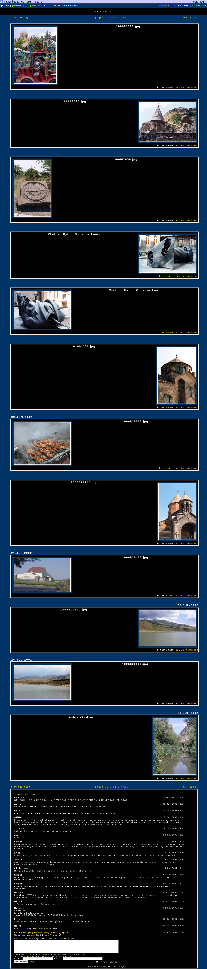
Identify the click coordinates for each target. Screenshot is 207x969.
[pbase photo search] (39, 3)
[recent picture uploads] (19, 3)
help (32, 961)
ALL (125, 17)
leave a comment (186, 87)
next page (189, 17)
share (35, 794)
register (42, 954)
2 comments (165, 332)
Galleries (54, 5)
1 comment (166, 276)
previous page (21, 17)
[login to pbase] (203, 3)
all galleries (33, 5)
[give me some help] (195, 3)
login (31, 954)
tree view (163, 5)
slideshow (199, 5)
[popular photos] (118, 3)
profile (17, 5)
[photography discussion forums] (29, 3)
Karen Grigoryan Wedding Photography (41, 932)
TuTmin (19, 828)
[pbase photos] (6, 3)
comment (22, 794)
